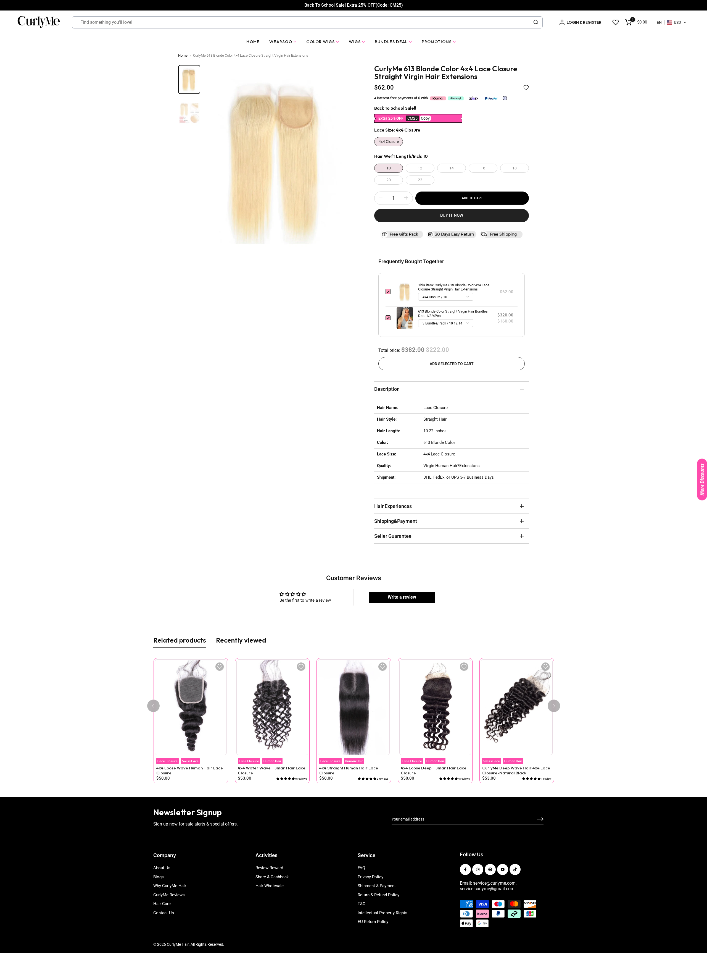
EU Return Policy (373, 921)
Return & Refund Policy (378, 894)
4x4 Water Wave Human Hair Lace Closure (271, 770)
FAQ (361, 867)
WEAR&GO (280, 41)
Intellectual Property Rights (382, 912)
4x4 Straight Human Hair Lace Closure (348, 770)
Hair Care (162, 903)
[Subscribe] (534, 819)
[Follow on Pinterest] (490, 869)
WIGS (355, 41)
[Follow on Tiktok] (515, 869)
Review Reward (269, 867)
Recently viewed (241, 640)
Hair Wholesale (269, 885)
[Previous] (153, 705)
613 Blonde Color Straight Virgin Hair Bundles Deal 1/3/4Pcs (453, 313)
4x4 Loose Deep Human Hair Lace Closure (433, 770)
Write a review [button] (402, 597)
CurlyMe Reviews (169, 894)
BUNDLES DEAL (391, 41)
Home (183, 55)
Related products (179, 640)
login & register (584, 22)
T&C (361, 903)
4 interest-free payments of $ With (401, 98)
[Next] (554, 705)
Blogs (158, 876)
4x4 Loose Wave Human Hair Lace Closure (189, 770)
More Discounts (702, 480)
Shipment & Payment (377, 885)
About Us (161, 867)
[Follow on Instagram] (477, 869)
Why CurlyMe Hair (169, 885)
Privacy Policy (370, 876)
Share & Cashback (272, 876)
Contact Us (163, 912)
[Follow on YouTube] (502, 869)
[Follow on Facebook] (465, 869)
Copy (425, 118)
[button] (672, 22)
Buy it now (451, 215)
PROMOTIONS (437, 41)
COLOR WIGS (320, 41)
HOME (253, 41)
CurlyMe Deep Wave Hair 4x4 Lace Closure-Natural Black (516, 770)
